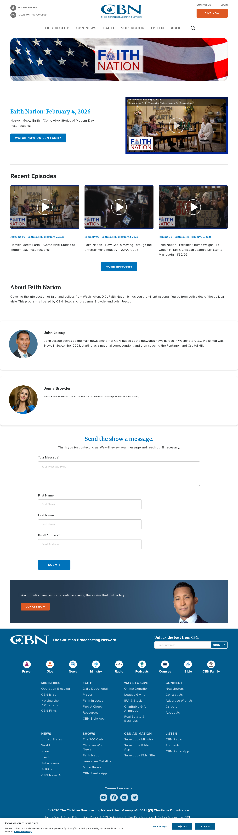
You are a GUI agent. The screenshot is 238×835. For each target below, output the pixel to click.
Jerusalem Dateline (97, 761)
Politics (46, 769)
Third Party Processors (140, 817)
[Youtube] (103, 797)
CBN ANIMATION (138, 733)
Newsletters (175, 689)
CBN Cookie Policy (113, 817)
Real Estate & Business (134, 719)
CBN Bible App (94, 719)
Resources (91, 713)
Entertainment (52, 763)
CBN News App (52, 775)
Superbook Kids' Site (139, 755)
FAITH (108, 28)
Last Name (46, 515)
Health (46, 757)
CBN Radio (174, 739)
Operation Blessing (55, 689)
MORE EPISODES (119, 266)
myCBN (185, 817)
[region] (119, 826)
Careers (171, 707)
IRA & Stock (133, 701)
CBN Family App (95, 773)
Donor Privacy (90, 817)
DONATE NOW (35, 607)
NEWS (46, 733)
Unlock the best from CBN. (176, 638)
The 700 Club (56, 28)
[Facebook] (114, 797)
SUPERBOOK (132, 28)
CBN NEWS (86, 28)
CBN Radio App (177, 751)
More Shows (92, 767)
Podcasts (173, 745)
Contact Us (204, 5)
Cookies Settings (167, 817)
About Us (173, 713)
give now (212, 13)
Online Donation (136, 689)
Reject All (182, 826)
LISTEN (157, 28)
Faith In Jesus (93, 701)
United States (51, 739)
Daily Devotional (95, 689)
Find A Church (93, 707)
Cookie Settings (159, 826)
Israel (45, 751)
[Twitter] (134, 797)
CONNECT (174, 682)
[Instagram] (124, 797)
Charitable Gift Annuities (135, 709)
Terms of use (52, 817)
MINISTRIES (50, 682)
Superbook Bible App (136, 747)
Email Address (48, 535)
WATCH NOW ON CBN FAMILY (38, 138)
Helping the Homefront (50, 703)
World (45, 745)
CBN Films (49, 711)
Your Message (48, 457)
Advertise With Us (179, 701)
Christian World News (94, 747)
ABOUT (177, 28)
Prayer (87, 695)
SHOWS (89, 733)
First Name (46, 495)
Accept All (205, 826)
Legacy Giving (135, 695)
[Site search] (192, 30)
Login (224, 5)
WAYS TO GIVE (136, 682)
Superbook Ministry (138, 739)
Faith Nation (92, 755)
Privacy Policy (71, 817)
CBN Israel (49, 695)
